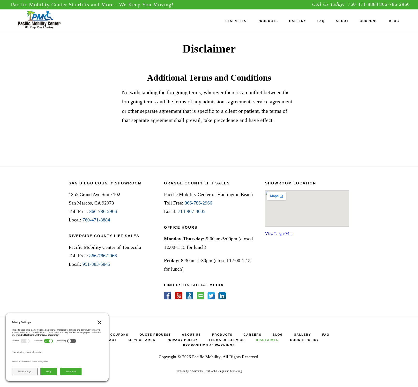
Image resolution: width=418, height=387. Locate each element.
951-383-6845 (96, 264)
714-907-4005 (191, 211)
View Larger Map (278, 234)
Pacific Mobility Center (47, 20)
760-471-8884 (363, 4)
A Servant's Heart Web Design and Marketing (216, 371)
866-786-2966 (394, 4)
